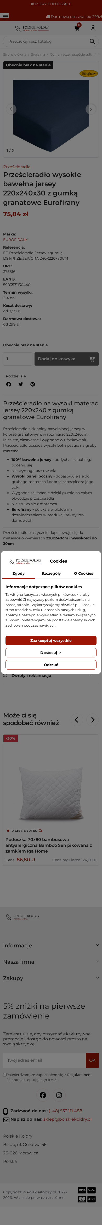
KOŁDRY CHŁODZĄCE (51, 4)
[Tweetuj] (20, 384)
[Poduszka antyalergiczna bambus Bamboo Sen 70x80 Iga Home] (51, 782)
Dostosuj (49, 652)
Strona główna (14, 54)
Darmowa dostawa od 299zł (76, 16)
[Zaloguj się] (93, 28)
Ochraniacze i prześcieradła (71, 54)
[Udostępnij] (8, 384)
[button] (51, 948)
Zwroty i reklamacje (31, 675)
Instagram (59, 1095)
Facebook (42, 1095)
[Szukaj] (93, 41)
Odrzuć (51, 664)
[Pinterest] (32, 384)
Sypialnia (38, 54)
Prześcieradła (16, 166)
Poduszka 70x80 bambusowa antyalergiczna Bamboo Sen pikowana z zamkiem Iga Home (48, 845)
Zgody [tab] (19, 573)
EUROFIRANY (15, 239)
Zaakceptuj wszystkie (51, 640)
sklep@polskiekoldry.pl (67, 1119)
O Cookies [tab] (83, 573)
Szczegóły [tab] (51, 573)
